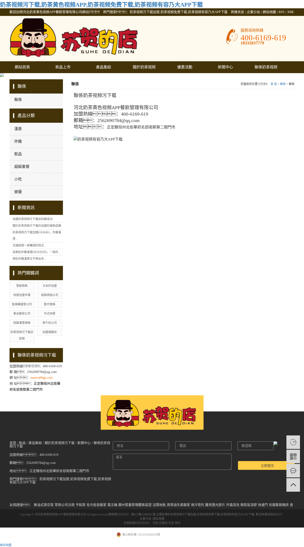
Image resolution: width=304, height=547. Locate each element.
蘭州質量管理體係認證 (135, 505)
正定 (171, 523)
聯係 (18, 100)
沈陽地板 (159, 505)
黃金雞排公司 (21, 313)
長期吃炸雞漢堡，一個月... (36, 252)
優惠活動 (184, 67)
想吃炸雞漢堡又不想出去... (29, 258)
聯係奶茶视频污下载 (266, 69)
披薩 (18, 192)
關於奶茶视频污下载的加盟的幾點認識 (37, 225)
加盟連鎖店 (50, 332)
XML (290, 12)
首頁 (13, 443)
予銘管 (81, 505)
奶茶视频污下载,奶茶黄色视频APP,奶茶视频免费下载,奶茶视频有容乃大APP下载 (101, 5)
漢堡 (18, 129)
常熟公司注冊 (65, 505)
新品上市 (63, 67)
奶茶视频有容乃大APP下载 (237, 514)
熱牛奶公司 (50, 323)
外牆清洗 (232, 505)
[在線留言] (293, 470)
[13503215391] (293, 442)
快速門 (263, 505)
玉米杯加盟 (50, 286)
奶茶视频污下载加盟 (183, 514)
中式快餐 (49, 313)
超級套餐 (21, 167)
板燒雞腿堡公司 (22, 304)
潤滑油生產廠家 (178, 505)
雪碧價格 (22, 286)
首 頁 (274, 84)
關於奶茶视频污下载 (144, 69)
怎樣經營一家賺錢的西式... (29, 245)
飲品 (18, 154)
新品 (22, 443)
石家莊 (163, 523)
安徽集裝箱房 (279, 505)
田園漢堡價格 (21, 323)
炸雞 (18, 141)
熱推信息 (237, 12)
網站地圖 (269, 12)
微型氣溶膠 (248, 505)
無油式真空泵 (44, 505)
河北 (155, 523)
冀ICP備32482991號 (143, 514)
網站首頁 (22, 67)
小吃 (18, 179)
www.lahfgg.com (41, 377)
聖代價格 (49, 304)
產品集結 (103, 67)
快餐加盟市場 (21, 295)
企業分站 (253, 12)
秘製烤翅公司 (49, 295)
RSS (282, 12)
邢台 (177, 523)
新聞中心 (225, 67)
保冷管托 (197, 505)
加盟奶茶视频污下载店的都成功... (34, 219)
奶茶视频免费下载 (208, 514)
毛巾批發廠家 (96, 505)
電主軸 (112, 505)
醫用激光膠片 (215, 505)
